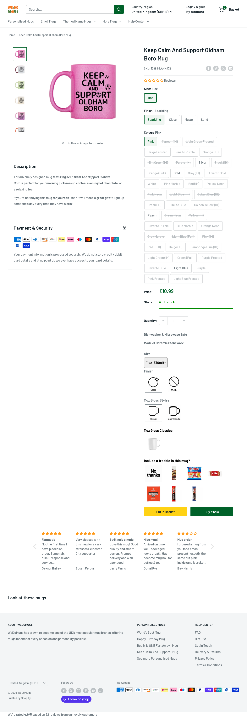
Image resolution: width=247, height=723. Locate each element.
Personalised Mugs (21, 21)
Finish (148, 371)
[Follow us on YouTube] (93, 690)
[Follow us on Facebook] (64, 690)
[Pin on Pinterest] (216, 68)
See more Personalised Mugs (157, 658)
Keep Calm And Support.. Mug (157, 652)
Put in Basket (165, 512)
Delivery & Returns (208, 652)
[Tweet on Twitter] (223, 68)
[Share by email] (230, 68)
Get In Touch (203, 645)
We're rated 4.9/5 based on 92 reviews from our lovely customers (52, 714)
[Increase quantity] (184, 321)
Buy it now (212, 512)
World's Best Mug (149, 632)
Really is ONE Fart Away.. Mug (157, 645)
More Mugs (109, 21)
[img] (56, 533)
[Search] (119, 9)
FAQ (198, 632)
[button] (154, 80)
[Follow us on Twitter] (71, 690)
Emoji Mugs (48, 21)
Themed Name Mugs (77, 21)
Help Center (136, 21)
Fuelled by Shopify (19, 698)
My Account (195, 11)
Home (11, 35)
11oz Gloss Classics (158, 430)
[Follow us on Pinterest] (86, 690)
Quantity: (150, 320)
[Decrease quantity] (163, 321)
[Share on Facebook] (208, 68)
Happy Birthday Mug (151, 639)
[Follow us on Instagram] (78, 690)
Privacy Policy (204, 658)
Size (147, 354)
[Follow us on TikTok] (100, 690)
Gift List (200, 639)
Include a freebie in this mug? (167, 461)
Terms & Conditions (208, 665)
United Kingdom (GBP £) (24, 683)
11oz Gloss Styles (156, 400)
